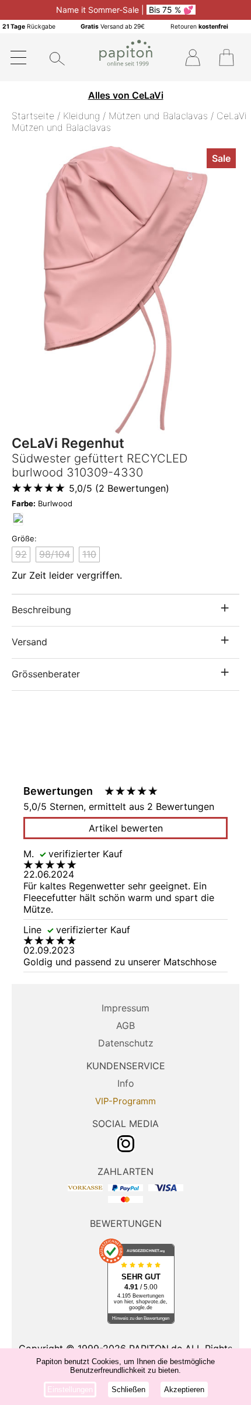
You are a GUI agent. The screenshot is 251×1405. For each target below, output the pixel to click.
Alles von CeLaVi (125, 95)
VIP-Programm (125, 1101)
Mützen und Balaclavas (158, 115)
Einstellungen (70, 1389)
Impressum (125, 1008)
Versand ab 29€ (113, 26)
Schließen (128, 1389)
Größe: (24, 538)
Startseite (33, 115)
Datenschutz (126, 1043)
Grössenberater (46, 674)
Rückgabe (28, 26)
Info (125, 1083)
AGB (125, 1025)
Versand (29, 642)
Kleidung (81, 115)
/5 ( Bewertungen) (119, 488)
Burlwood (42, 503)
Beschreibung (41, 609)
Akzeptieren (184, 1389)
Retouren (199, 26)
